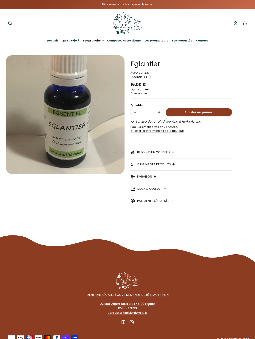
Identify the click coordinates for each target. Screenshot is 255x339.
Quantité (136, 105)
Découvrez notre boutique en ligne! (126, 4)
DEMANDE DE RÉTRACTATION (147, 295)
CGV (120, 295)
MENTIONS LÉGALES (100, 295)
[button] (10, 23)
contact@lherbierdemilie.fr (127, 313)
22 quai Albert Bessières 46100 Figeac (127, 304)
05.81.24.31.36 (127, 308)
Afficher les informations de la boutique (157, 131)
